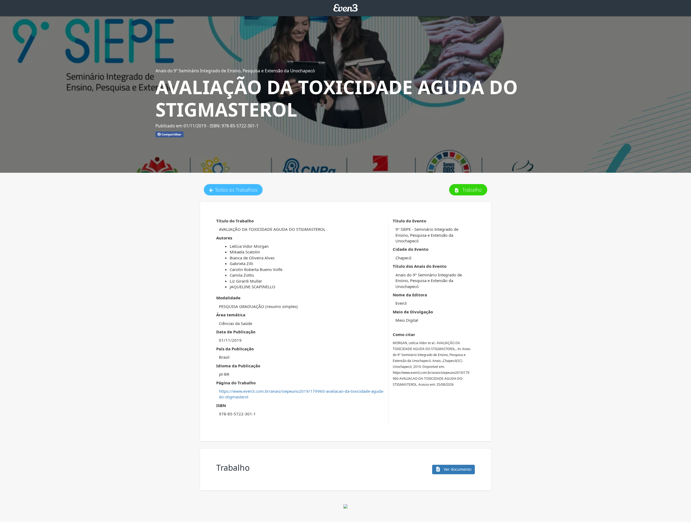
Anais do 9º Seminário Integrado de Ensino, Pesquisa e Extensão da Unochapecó (235, 71)
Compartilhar (171, 134)
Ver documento (457, 469)
